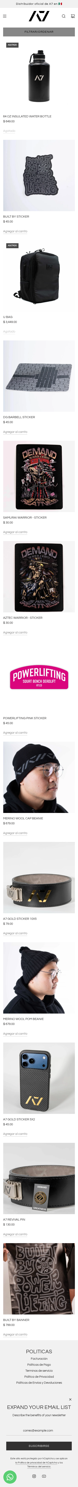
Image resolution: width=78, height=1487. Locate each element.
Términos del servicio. (39, 1466)
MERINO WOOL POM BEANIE (23, 1019)
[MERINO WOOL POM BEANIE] (39, 978)
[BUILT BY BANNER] (39, 1279)
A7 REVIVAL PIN (14, 1219)
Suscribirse (39, 1446)
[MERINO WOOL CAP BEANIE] (39, 777)
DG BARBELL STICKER (19, 417)
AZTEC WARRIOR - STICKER (22, 617)
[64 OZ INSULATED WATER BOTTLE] (39, 75)
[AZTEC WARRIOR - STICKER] (39, 576)
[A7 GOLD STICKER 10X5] (39, 877)
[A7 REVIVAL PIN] (39, 1178)
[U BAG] (39, 276)
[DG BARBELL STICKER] (39, 376)
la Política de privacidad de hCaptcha (36, 1462)
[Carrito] (72, 16)
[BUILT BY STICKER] (39, 175)
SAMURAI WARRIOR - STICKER (25, 517)
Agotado (9, 130)
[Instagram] (34, 1476)
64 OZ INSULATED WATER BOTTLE (27, 116)
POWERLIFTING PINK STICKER (24, 718)
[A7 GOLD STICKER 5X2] (39, 1078)
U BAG (7, 317)
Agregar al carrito (15, 231)
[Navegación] (4, 16)
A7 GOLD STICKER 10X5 (20, 918)
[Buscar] (63, 16)
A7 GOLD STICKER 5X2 (19, 1119)
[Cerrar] (70, 1399)
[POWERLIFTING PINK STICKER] (39, 677)
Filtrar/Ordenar (39, 31)
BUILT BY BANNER (16, 1320)
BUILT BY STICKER (16, 216)
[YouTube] (43, 1476)
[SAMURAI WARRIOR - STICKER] (39, 476)
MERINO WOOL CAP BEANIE (23, 818)
